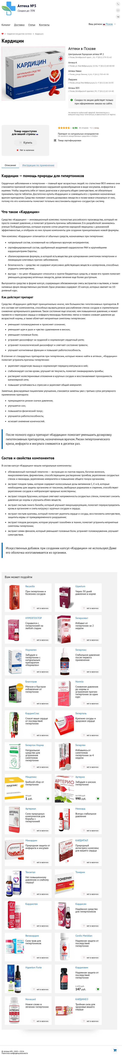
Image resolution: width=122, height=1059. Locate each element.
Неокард (80, 808)
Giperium (80, 586)
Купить (28, 142)
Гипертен (80, 745)
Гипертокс (81, 649)
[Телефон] (118, 4)
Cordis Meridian (83, 935)
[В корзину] (47, 798)
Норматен (31, 649)
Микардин (31, 840)
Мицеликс (31, 776)
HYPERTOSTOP (33, 618)
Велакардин (32, 935)
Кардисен (80, 903)
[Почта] (118, 10)
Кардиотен (31, 903)
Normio (79, 681)
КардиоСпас (32, 713)
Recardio (30, 586)
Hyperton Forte (33, 967)
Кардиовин (81, 967)
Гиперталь (80, 713)
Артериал (30, 808)
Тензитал (30, 872)
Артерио (80, 776)
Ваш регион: (101, 24)
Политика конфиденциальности (15, 1053)
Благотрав (31, 681)
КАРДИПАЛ (81, 840)
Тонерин (80, 872)
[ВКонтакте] (118, 16)
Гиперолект (81, 618)
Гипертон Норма (34, 745)
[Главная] (2, 34)
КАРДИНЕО (81, 999)
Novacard (30, 999)
